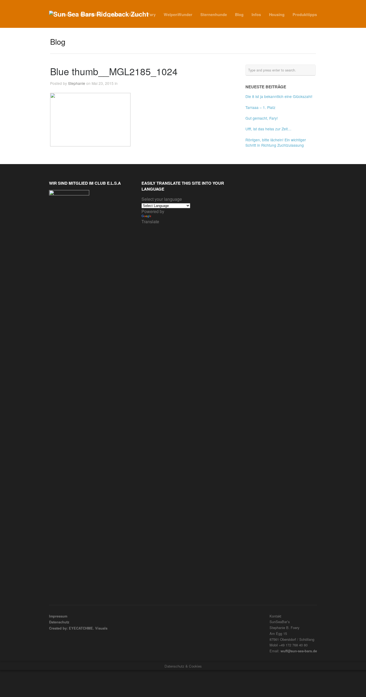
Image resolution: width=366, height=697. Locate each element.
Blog (239, 14)
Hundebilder (91, 14)
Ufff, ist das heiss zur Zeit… (268, 128)
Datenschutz (59, 622)
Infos (256, 14)
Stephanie (76, 83)
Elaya (134, 14)
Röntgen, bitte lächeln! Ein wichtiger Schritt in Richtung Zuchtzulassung (275, 142)
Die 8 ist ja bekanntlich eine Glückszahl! (278, 96)
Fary (151, 14)
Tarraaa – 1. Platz (260, 107)
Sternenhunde (213, 14)
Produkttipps (305, 14)
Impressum (58, 616)
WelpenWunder (178, 14)
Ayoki (116, 14)
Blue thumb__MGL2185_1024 (114, 71)
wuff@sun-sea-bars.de (299, 651)
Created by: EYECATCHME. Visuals (78, 628)
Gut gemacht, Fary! (261, 118)
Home (66, 14)
